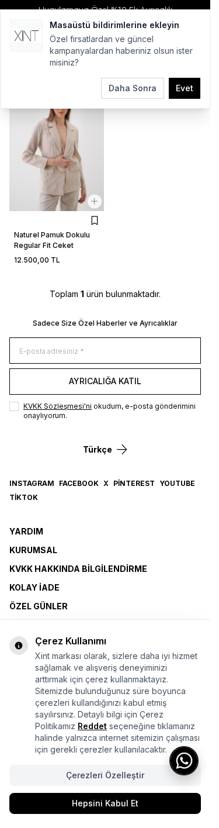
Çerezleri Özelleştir (105, 775)
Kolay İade (34, 587)
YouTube (177, 483)
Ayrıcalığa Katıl (105, 381)
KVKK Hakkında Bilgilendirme (78, 569)
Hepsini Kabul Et (105, 803)
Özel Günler (38, 606)
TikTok (23, 497)
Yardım (26, 531)
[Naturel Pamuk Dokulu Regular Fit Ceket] (56, 148)
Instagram (31, 483)
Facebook (79, 483)
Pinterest (134, 483)
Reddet (92, 726)
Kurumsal (33, 550)
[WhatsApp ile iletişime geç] (184, 760)
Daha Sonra (133, 88)
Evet (184, 88)
